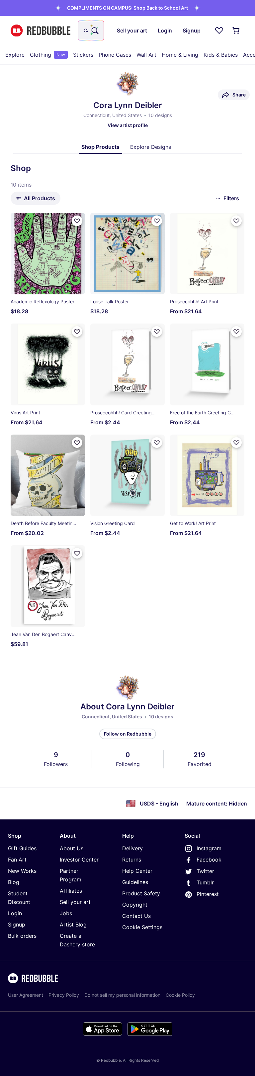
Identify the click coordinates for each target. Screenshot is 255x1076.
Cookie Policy (180, 995)
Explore (15, 54)
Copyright (134, 904)
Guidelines (135, 882)
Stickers (83, 54)
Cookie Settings (142, 927)
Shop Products (100, 147)
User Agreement (25, 995)
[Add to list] (77, 220)
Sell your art (75, 902)
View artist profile (128, 125)
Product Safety (141, 893)
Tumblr (205, 882)
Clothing (47, 54)
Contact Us (136, 916)
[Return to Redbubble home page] (40, 31)
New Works (22, 870)
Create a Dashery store (77, 940)
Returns (131, 859)
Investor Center (79, 859)
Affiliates (71, 890)
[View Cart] (236, 30)
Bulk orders (22, 935)
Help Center (137, 870)
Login (15, 913)
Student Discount (19, 897)
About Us (71, 848)
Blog (13, 882)
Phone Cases (115, 54)
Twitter (205, 871)
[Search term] (94, 30)
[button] (127, 8)
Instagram (209, 848)
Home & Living (180, 54)
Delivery (132, 848)
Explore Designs (150, 147)
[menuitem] (15, 54)
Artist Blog (73, 924)
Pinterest (208, 894)
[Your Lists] (219, 30)
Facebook (209, 859)
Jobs (66, 913)
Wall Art (146, 54)
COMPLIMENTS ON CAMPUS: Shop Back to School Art (127, 8)
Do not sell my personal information (122, 995)
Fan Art (17, 859)
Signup (16, 924)
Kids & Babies (221, 54)
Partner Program (70, 875)
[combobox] (91, 30)
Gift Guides (22, 848)
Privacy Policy (63, 995)
